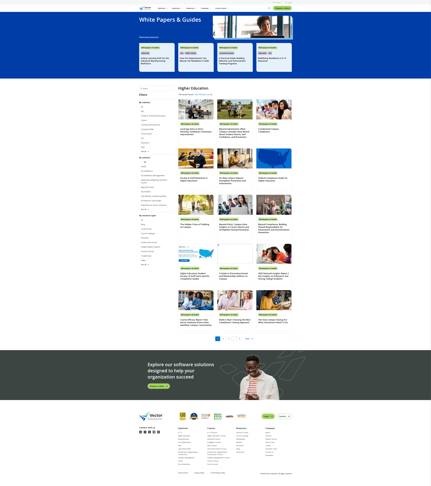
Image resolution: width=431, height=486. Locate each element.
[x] (149, 432)
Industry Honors (271, 439)
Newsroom (240, 452)
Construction (146, 134)
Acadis (143, 166)
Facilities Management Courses (218, 458)
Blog (143, 224)
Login (290, 2)
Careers (268, 445)
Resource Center (242, 432)
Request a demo (282, 8)
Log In (266, 416)
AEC (142, 111)
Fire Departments (184, 442)
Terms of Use (183, 473)
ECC (142, 138)
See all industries (184, 464)
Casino (144, 120)
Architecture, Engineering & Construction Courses (217, 453)
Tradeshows (146, 256)
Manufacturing (183, 439)
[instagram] (158, 432)
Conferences (146, 229)
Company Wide (147, 129)
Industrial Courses (213, 439)
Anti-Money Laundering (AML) (153, 196)
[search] (269, 8)
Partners (268, 436)
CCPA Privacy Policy (218, 473)
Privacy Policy (199, 473)
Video (143, 260)
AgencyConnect (147, 187)
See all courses (212, 464)
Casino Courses (213, 461)
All (142, 107)
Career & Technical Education (153, 116)
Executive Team (271, 449)
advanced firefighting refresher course (154, 181)
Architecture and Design (151, 200)
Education (145, 143)
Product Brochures (149, 242)
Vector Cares (270, 442)
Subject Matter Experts (150, 247)
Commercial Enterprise (150, 125)
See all (143, 151)
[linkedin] (140, 432)
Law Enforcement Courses (216, 449)
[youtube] (154, 432)
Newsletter (269, 455)
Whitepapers (240, 439)
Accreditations (147, 171)
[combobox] (157, 88)
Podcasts (144, 238)
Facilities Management (186, 458)
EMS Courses (212, 445)
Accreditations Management (153, 175)
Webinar (239, 442)
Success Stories (147, 251)
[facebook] (145, 432)
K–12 (180, 432)
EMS (143, 147)
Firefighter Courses (214, 442)
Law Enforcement (184, 449)
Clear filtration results (203, 94)
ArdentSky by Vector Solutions (153, 205)
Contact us (269, 452)
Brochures (240, 445)
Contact (278, 2)
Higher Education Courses (216, 436)
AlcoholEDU (146, 191)
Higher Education (184, 436)
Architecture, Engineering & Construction (188, 453)
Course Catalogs (148, 233)
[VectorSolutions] (147, 8)
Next (247, 338)
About (267, 432)
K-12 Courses (212, 432)
